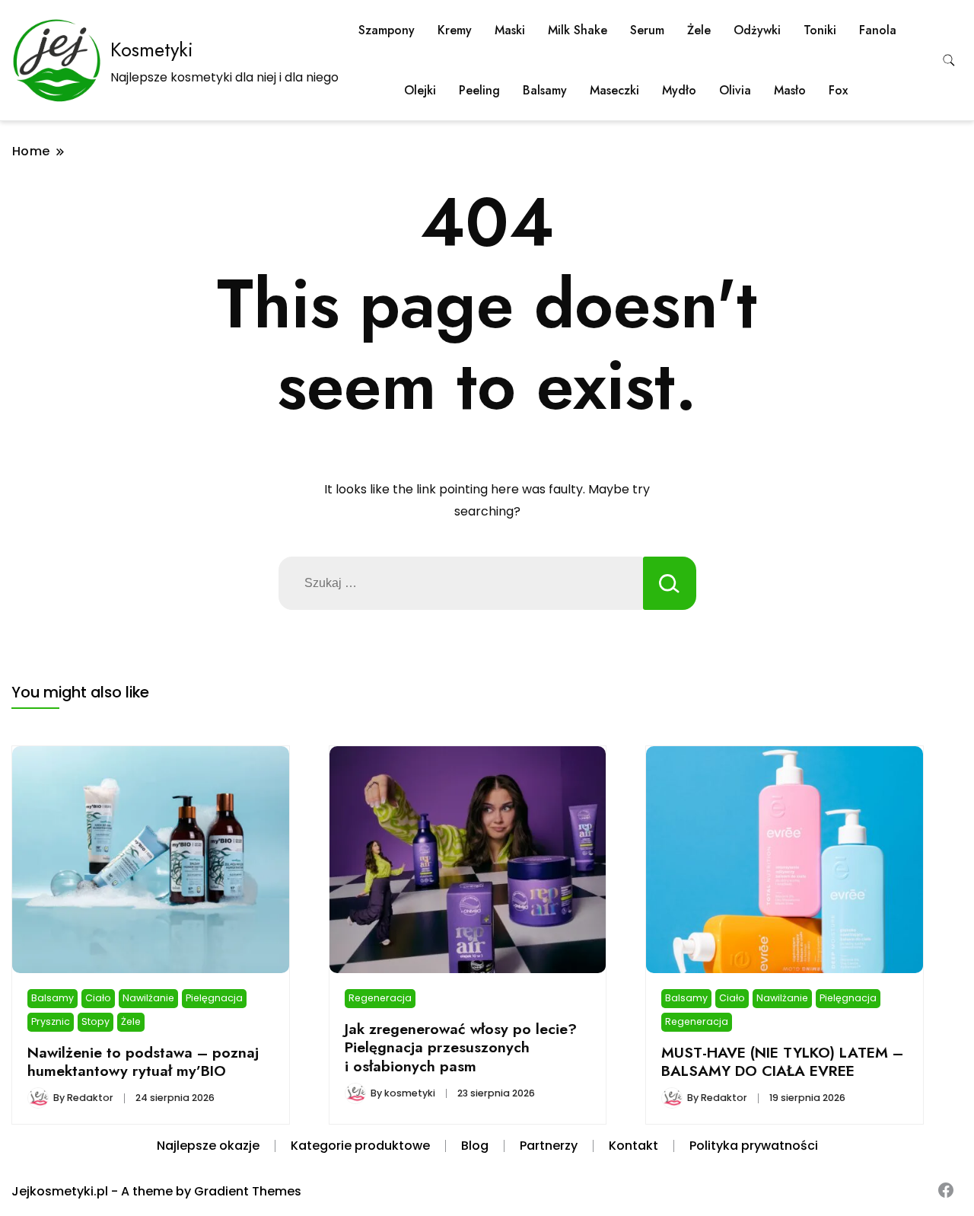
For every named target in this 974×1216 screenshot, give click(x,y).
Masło (790, 90)
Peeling (479, 90)
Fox (838, 90)
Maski (510, 30)
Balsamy (545, 90)
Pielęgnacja (214, 997)
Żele (699, 30)
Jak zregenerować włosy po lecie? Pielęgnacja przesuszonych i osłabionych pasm (461, 1047)
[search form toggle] (949, 60)
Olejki (420, 90)
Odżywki (757, 30)
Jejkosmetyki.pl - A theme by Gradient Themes (156, 1191)
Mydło (679, 90)
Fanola (877, 30)
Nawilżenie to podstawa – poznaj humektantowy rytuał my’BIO (143, 1061)
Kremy (455, 30)
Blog (475, 1145)
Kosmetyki (151, 49)
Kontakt (633, 1145)
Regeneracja (380, 997)
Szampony (386, 30)
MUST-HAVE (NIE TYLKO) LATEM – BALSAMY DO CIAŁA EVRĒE (782, 1061)
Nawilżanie (148, 997)
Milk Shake (577, 30)
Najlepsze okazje (208, 1145)
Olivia (735, 90)
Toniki (820, 30)
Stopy (95, 1021)
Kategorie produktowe (360, 1145)
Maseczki (614, 90)
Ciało (98, 997)
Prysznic (50, 1021)
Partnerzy (549, 1145)
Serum (647, 30)
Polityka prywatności (753, 1145)
